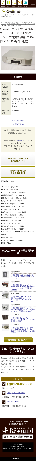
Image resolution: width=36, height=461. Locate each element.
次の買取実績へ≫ (18, 124)
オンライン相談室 (13, 402)
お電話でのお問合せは (18, 172)
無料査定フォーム (23, 140)
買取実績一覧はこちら (18, 340)
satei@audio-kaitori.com (16, 393)
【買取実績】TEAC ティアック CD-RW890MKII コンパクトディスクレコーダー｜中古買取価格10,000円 (23, 299)
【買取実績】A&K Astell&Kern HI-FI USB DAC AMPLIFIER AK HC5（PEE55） (23, 276)
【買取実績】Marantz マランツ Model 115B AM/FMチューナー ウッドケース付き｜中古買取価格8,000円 (23, 287)
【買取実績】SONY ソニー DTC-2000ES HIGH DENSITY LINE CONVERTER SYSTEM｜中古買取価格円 (23, 330)
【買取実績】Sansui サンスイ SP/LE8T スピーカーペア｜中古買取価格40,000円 (23, 319)
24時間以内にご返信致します (18, 159)
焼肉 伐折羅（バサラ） (19, 446)
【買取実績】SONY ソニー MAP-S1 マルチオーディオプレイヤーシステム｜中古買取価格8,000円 (23, 309)
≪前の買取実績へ (18, 121)
